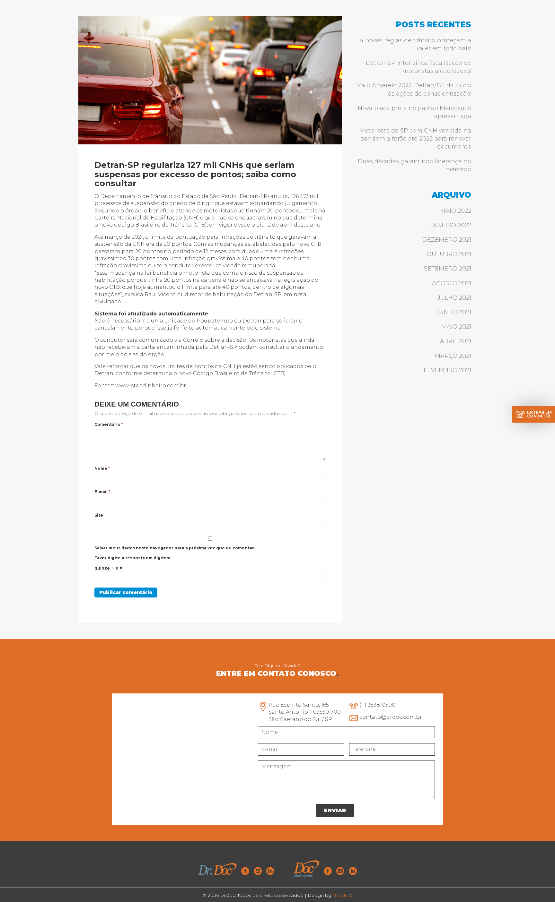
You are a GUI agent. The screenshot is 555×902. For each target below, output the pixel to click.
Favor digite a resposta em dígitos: (132, 557)
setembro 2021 (447, 268)
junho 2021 (453, 312)
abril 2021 (455, 341)
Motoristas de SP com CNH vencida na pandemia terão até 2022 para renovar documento (415, 138)
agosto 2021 (451, 283)
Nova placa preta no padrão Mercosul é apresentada (414, 112)
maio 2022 (455, 210)
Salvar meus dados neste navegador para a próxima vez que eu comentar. (174, 547)
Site (98, 515)
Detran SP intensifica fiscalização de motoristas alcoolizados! (418, 66)
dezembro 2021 (446, 239)
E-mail (102, 491)
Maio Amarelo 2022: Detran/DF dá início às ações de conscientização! (413, 89)
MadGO (342, 895)
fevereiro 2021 (447, 370)
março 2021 (453, 355)
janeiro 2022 (450, 225)
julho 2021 (454, 297)
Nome (102, 468)
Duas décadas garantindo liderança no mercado (414, 165)
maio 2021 (456, 326)
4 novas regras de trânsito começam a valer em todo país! (415, 44)
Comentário (108, 424)
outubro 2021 (449, 254)
